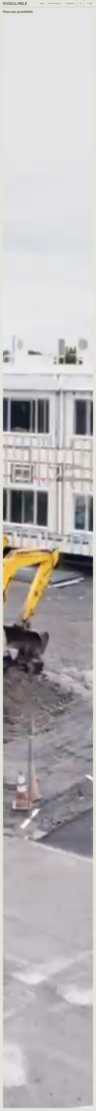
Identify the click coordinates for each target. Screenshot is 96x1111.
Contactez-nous (70, 3)
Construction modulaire (54, 3)
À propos (42, 3)
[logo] (15, 3)
